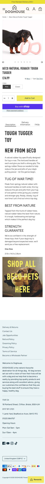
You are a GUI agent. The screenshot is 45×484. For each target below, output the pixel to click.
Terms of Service (9, 351)
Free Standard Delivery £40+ (22, 2)
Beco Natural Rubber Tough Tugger (20, 17)
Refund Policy (8, 339)
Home (4, 17)
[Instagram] (12, 443)
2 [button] (18, 62)
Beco (28, 79)
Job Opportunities (10, 335)
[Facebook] (3, 443)
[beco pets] (22, 277)
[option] (22, 40)
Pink (6, 87)
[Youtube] (7, 443)
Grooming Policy (9, 343)
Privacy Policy (8, 347)
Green (17, 87)
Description (10, 124)
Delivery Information (25, 123)
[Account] (34, 8)
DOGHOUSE (19, 477)
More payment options (15, 111)
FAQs (37, 124)
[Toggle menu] (2, 9)
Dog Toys (40, 79)
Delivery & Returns (10, 327)
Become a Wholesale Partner (14, 355)
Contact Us (7, 331)
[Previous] (3, 62)
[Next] (41, 62)
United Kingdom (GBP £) (13, 459)
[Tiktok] (16, 443)
